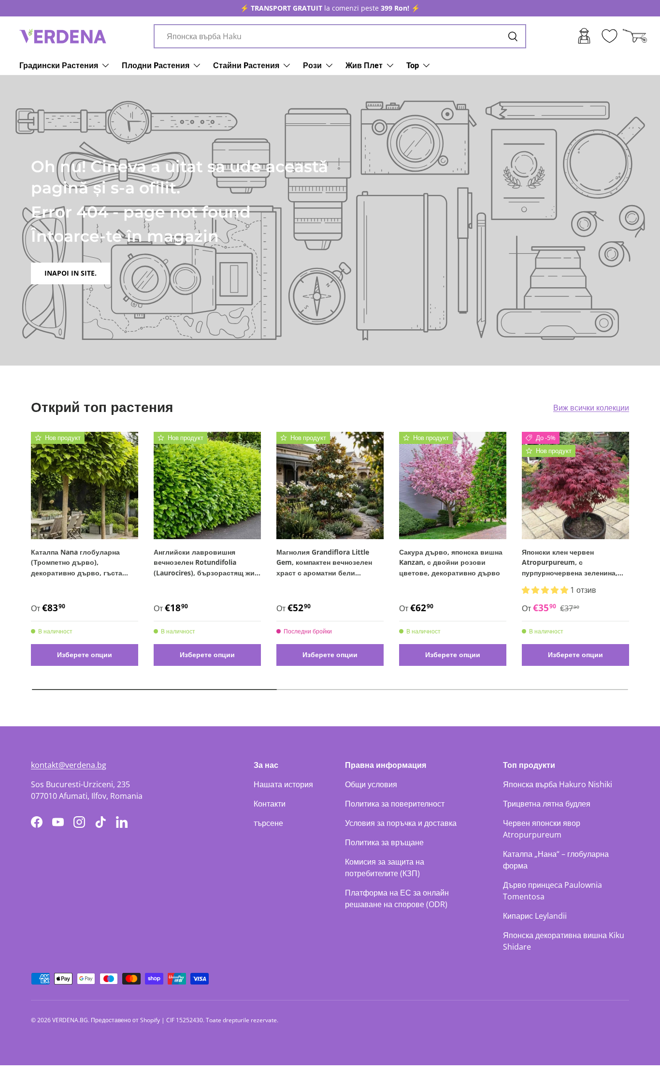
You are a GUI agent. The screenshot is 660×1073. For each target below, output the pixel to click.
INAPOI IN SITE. (70, 273)
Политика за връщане (384, 842)
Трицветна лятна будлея (546, 803)
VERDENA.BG (70, 1020)
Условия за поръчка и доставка (401, 823)
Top (412, 65)
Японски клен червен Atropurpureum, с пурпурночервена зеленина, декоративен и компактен (569, 562)
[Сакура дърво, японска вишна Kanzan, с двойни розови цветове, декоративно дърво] (452, 485)
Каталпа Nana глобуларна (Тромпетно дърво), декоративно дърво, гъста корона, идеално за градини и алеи (82, 562)
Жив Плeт (364, 65)
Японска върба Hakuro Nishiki (557, 784)
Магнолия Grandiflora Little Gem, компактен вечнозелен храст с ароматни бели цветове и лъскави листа (324, 562)
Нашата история (283, 784)
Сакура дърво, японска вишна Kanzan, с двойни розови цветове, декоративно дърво (450, 562)
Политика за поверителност (395, 803)
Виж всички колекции (591, 407)
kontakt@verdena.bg (68, 765)
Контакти (270, 803)
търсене (268, 823)
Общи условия (371, 784)
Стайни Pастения (246, 65)
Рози (312, 65)
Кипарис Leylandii (535, 916)
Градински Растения (58, 65)
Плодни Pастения (155, 65)
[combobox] (340, 36)
